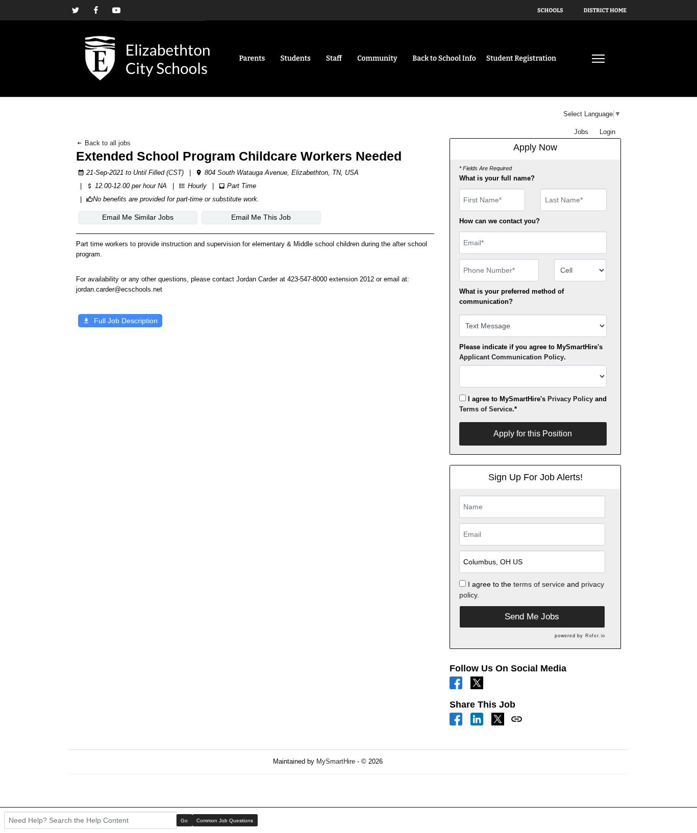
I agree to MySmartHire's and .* (533, 404)
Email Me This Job (261, 217)
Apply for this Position (532, 433)
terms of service (539, 584)
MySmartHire (335, 761)
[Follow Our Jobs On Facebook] (456, 682)
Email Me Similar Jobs (137, 217)
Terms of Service (485, 409)
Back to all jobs (107, 143)
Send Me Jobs (532, 616)
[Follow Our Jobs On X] (476, 682)
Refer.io (595, 635)
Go (184, 820)
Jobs (581, 132)
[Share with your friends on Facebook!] (456, 718)
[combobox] (580, 270)
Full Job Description (126, 321)
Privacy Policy (570, 399)
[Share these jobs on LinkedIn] (476, 718)
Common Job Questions (224, 820)
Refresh (412, 761)
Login (607, 132)
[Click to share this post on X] (497, 718)
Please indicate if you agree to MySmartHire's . (531, 352)
